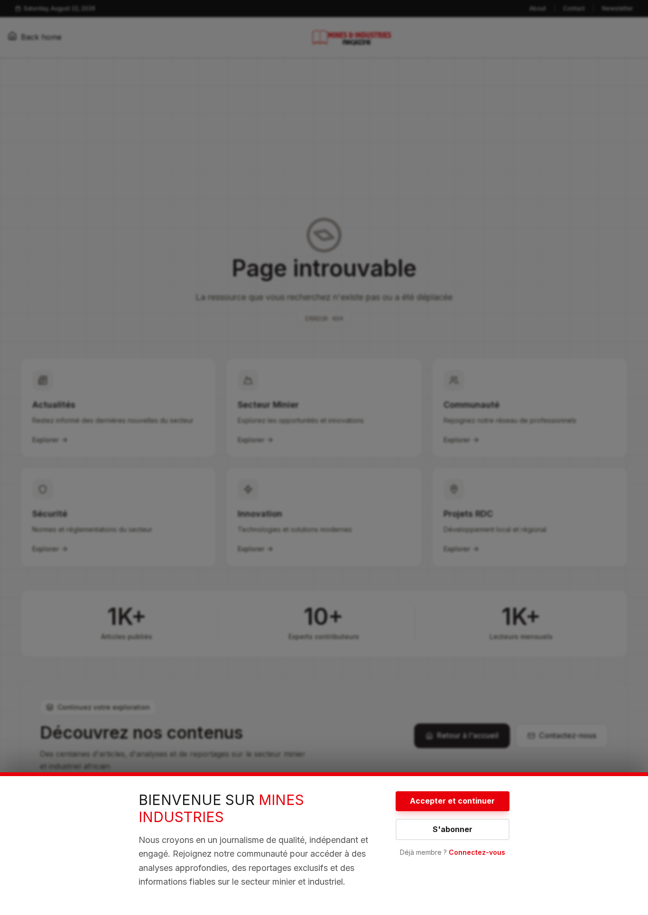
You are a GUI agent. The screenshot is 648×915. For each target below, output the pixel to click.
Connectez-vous (477, 852)
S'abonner (452, 829)
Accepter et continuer (452, 800)
